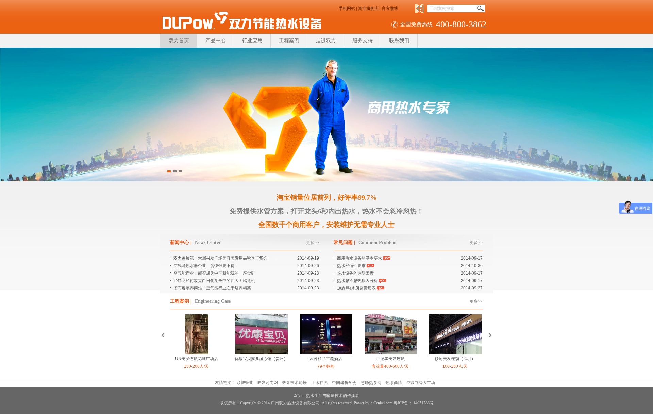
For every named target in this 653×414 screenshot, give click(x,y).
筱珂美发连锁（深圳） (455, 358)
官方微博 (390, 8)
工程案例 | (180, 301)
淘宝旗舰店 (368, 8)
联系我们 (399, 40)
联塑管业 (245, 382)
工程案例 (289, 40)
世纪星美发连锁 (390, 358)
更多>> (312, 242)
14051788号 (423, 403)
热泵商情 (394, 382)
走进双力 (326, 40)
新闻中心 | (180, 242)
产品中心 (215, 40)
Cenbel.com (382, 403)
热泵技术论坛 (294, 382)
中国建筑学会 (344, 382)
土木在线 (319, 382)
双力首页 (179, 40)
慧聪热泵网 (371, 382)
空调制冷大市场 (420, 382)
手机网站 (347, 8)
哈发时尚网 (267, 382)
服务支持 (362, 40)
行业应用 (252, 40)
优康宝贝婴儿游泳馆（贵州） (261, 358)
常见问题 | (344, 242)
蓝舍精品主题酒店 (325, 358)
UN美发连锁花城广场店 (196, 358)
